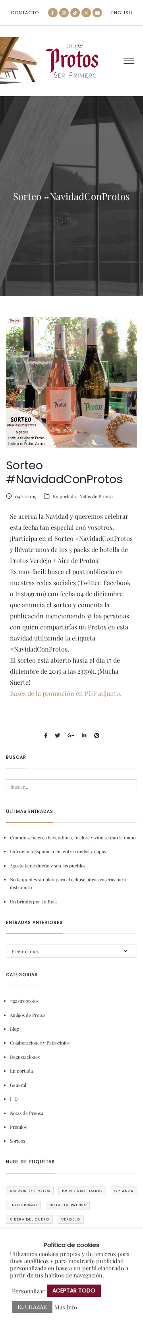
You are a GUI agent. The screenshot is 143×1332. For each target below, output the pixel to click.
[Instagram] (64, 12)
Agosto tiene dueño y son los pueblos (47, 865)
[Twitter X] (86, 12)
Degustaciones (25, 1057)
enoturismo (23, 1204)
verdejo (70, 1219)
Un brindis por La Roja (33, 901)
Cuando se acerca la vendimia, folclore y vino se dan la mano (72, 837)
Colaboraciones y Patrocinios (40, 1042)
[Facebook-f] (53, 12)
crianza (123, 1190)
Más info (65, 1307)
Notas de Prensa (96, 496)
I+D (13, 1099)
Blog (14, 1029)
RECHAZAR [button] (32, 1306)
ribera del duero (29, 1219)
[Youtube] (97, 12)
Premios (18, 1127)
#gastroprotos (24, 1001)
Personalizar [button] (28, 1290)
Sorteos (17, 1140)
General (18, 1085)
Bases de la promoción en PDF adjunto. (66, 693)
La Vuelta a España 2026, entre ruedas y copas (58, 851)
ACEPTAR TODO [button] (73, 1290)
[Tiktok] (75, 12)
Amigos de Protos (27, 1015)
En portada (64, 496)
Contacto (25, 13)
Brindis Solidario (82, 1190)
